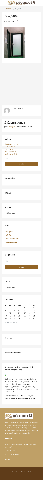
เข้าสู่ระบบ (13, 127)
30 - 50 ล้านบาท (10, 152)
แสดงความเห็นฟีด (12, 239)
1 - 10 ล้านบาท (10, 147)
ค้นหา (21, 164)
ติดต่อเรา (8, 459)
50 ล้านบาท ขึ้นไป (11, 154)
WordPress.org (12, 242)
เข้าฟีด (8, 235)
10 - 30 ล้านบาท (10, 149)
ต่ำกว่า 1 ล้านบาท (11, 144)
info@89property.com (14, 454)
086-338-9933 (11, 451)
